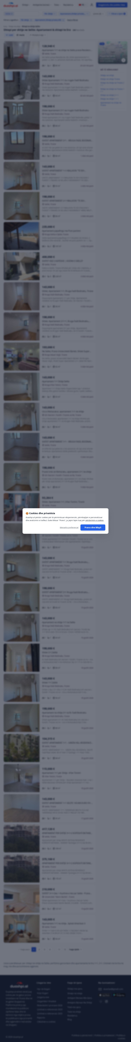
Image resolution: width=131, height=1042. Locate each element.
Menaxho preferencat (69, 527)
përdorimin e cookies (94, 520)
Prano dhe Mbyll (93, 527)
